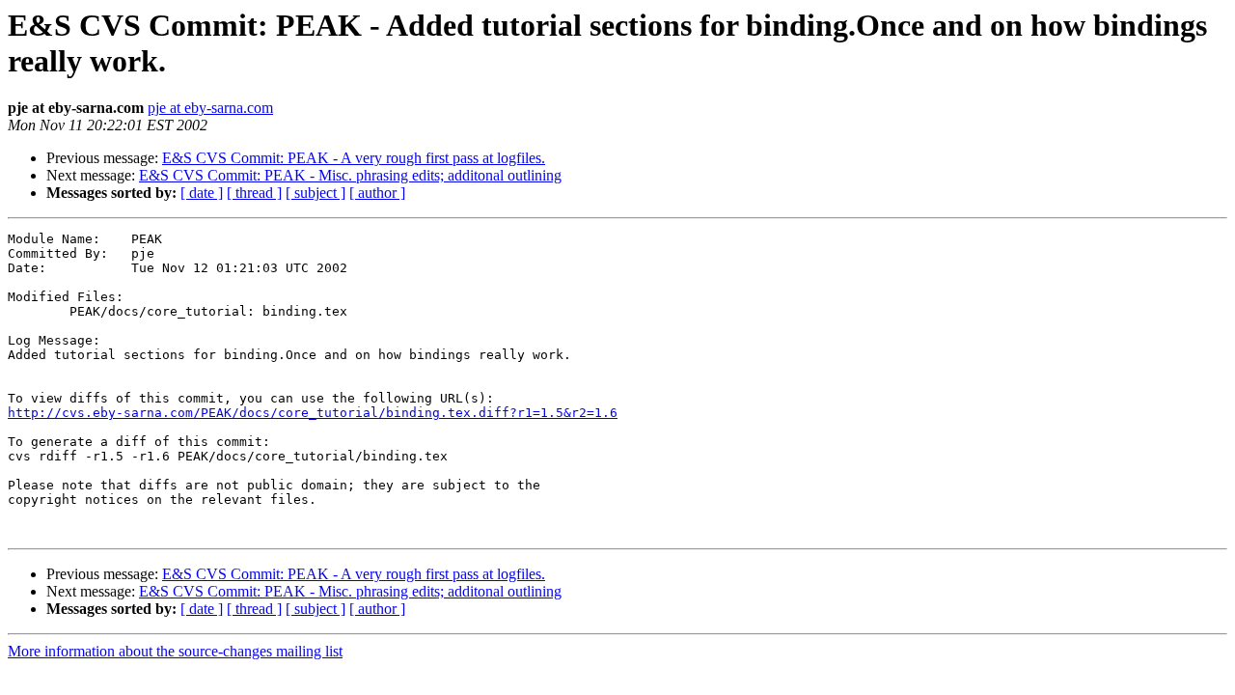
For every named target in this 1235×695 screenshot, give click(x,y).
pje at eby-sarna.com (210, 107)
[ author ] (377, 192)
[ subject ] (315, 192)
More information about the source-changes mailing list (175, 651)
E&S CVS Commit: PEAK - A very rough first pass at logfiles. (353, 158)
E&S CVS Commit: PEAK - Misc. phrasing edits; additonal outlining (350, 175)
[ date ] (201, 192)
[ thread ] (254, 192)
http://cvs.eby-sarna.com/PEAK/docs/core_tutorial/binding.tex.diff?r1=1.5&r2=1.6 (313, 412)
